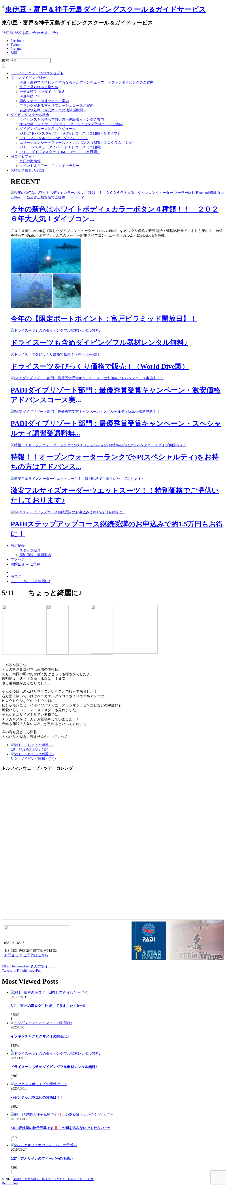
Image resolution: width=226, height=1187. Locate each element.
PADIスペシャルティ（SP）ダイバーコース (53, 138)
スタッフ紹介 (30, 550)
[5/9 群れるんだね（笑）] (32, 745)
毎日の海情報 (30, 161)
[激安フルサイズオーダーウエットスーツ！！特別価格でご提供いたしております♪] (77, 478)
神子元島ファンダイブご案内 (42, 91)
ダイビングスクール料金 (30, 115)
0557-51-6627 (12, 33)
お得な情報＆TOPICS (27, 170)
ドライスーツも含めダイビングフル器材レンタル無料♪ (99, 342)
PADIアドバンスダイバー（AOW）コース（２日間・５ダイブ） (70, 133)
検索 (5, 60)
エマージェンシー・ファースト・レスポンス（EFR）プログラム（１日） (77, 142)
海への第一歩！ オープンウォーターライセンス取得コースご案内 (71, 124)
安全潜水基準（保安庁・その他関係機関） (53, 110)
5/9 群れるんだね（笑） (30, 749)
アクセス (18, 559)
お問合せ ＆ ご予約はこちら (26, 955)
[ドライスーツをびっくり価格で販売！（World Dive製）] (56, 354)
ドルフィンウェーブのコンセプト (37, 73)
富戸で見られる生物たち (38, 87)
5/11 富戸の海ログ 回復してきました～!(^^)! (48, 1006)
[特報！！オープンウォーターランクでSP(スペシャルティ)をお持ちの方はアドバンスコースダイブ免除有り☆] (98, 445)
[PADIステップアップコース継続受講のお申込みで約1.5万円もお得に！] (68, 512)
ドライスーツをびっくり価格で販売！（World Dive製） (100, 366)
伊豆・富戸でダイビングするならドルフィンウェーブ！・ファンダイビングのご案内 (86, 82)
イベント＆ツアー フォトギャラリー (49, 166)
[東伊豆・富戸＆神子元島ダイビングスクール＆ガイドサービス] (104, 9)
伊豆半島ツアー (31, 96)
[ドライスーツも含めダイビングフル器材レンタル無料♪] (56, 330)
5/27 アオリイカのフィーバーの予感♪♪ (42, 1158)
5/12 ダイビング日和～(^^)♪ (33, 759)
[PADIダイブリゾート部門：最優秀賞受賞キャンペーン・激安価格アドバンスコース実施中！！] (87, 378)
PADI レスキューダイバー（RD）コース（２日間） (61, 147)
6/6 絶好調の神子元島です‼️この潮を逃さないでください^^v (60, 1128)
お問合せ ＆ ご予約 (26, 564)
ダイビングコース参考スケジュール (47, 129)
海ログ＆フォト (23, 156)
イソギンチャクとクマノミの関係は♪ (40, 1036)
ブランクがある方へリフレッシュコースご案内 (56, 105)
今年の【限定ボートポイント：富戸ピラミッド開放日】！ (104, 319)
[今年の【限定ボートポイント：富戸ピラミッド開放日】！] (46, 307)
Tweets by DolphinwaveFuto (22, 970)
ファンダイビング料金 (28, 78)
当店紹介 (18, 546)
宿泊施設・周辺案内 (35, 555)
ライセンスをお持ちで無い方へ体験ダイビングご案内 (61, 119)
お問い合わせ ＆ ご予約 (41, 33)
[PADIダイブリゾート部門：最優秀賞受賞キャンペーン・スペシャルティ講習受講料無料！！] (85, 411)
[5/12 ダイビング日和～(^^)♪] (32, 754)
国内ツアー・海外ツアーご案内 (44, 101)
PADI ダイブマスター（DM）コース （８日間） (59, 152)
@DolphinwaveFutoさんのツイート (28, 966)
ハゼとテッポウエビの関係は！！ (37, 1097)
